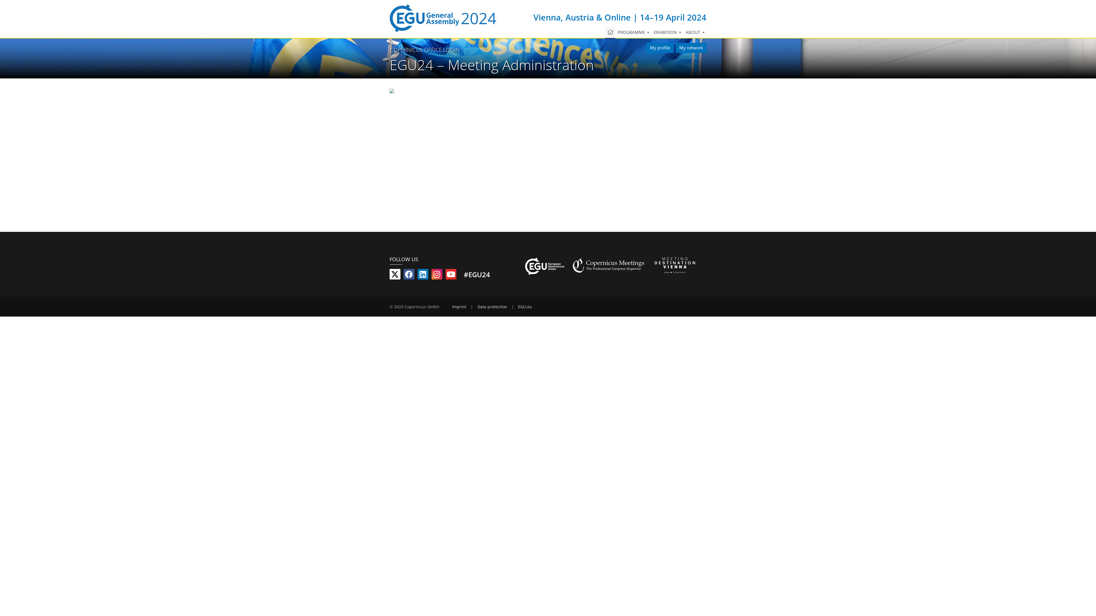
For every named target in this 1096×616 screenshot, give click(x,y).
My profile (660, 47)
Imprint (459, 306)
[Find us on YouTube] (451, 275)
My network (691, 47)
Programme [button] (632, 32)
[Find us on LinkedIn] (423, 275)
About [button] (693, 32)
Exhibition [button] (666, 32)
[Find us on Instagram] (437, 275)
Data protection (492, 306)
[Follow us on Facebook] (409, 275)
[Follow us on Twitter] (395, 275)
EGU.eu (525, 306)
